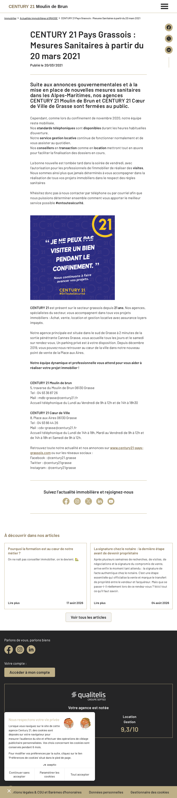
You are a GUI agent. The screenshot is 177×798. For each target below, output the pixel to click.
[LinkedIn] (99, 501)
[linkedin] (31, 649)
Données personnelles (106, 792)
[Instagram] (77, 501)
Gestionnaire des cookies (150, 792)
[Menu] (164, 6)
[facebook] (8, 649)
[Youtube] (110, 501)
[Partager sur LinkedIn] (169, 50)
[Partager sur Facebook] (169, 27)
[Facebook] (66, 501)
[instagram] (20, 649)
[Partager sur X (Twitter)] (169, 39)
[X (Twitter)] (88, 501)
